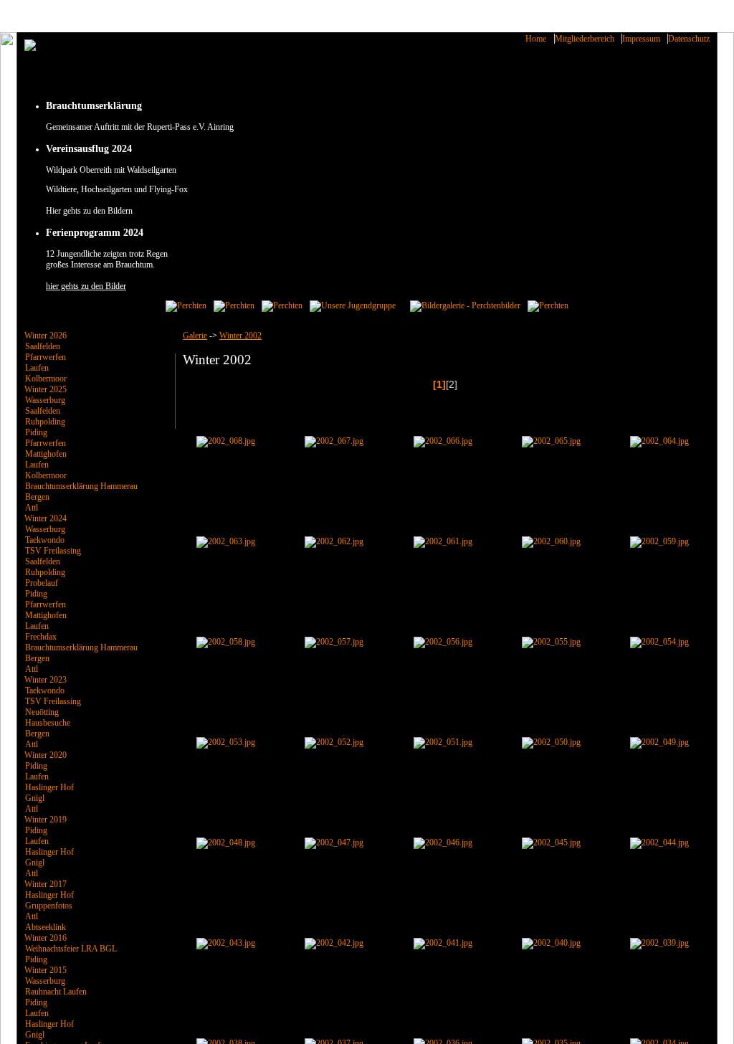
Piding (36, 432)
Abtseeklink (45, 927)
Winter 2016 (45, 938)
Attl (31, 508)
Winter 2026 (45, 336)
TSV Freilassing (53, 551)
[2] (451, 384)
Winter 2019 (45, 820)
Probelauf (41, 583)
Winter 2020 (45, 755)
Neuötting (42, 712)
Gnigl (34, 798)
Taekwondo (45, 540)
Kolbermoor (46, 379)
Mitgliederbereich (584, 39)
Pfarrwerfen (45, 357)
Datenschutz (689, 39)
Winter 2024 (45, 518)
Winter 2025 (45, 389)
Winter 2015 (45, 970)
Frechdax (41, 637)
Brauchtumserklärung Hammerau (81, 486)
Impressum (641, 39)
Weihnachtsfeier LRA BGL (71, 949)
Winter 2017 (45, 884)
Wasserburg (45, 400)
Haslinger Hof (49, 787)
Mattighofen (46, 454)
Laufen (37, 368)
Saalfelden (42, 346)
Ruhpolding (45, 422)
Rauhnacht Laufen (56, 992)
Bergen (37, 497)
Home (535, 39)
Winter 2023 (45, 680)
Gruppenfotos (48, 906)
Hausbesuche (47, 723)
